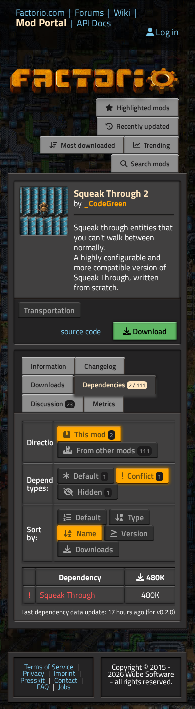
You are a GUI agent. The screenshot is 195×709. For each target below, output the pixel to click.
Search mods (150, 163)
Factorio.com (40, 12)
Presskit (32, 680)
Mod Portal (41, 22)
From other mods (112, 450)
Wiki (122, 12)
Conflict (144, 476)
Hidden (93, 492)
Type (135, 517)
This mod (93, 434)
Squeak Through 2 (111, 193)
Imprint (65, 673)
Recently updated (142, 126)
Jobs (64, 687)
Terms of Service (49, 667)
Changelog (100, 366)
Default (89, 476)
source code (81, 331)
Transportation (49, 310)
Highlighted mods (143, 107)
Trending (156, 145)
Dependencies (114, 384)
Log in (167, 32)
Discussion (52, 403)
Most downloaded (88, 145)
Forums (89, 12)
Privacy (33, 673)
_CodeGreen (105, 203)
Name (85, 533)
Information (48, 366)
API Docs (94, 23)
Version (134, 533)
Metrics (104, 403)
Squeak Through (68, 595)
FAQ (43, 687)
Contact (66, 680)
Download (149, 331)
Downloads (48, 384)
